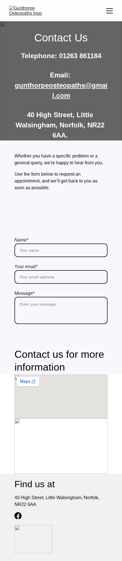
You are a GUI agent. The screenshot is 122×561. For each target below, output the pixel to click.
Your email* (26, 266)
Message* (24, 293)
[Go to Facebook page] (18, 515)
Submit (61, 339)
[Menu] (109, 10)
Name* (21, 240)
